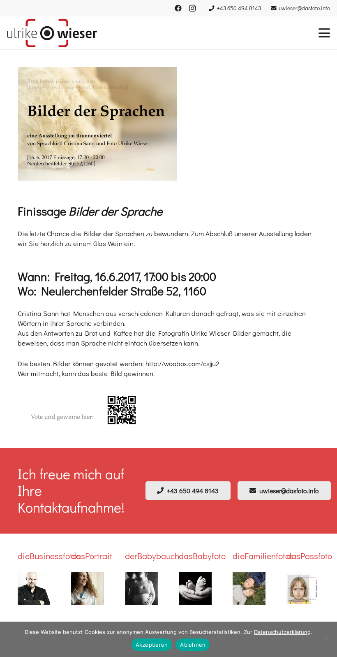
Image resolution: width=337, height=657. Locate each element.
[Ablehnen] (327, 639)
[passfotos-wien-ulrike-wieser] (302, 588)
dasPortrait (91, 556)
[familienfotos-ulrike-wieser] (249, 588)
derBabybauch (152, 556)
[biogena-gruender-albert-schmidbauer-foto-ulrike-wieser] (34, 588)
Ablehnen (192, 644)
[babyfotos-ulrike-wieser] (195, 588)
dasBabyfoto (202, 556)
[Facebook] (178, 8)
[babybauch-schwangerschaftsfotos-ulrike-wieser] (141, 588)
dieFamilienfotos (263, 556)
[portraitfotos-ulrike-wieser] (87, 588)
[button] (324, 33)
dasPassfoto (309, 556)
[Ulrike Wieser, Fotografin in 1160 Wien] (52, 33)
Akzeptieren (152, 644)
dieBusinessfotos (49, 556)
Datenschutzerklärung (282, 632)
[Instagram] (192, 8)
